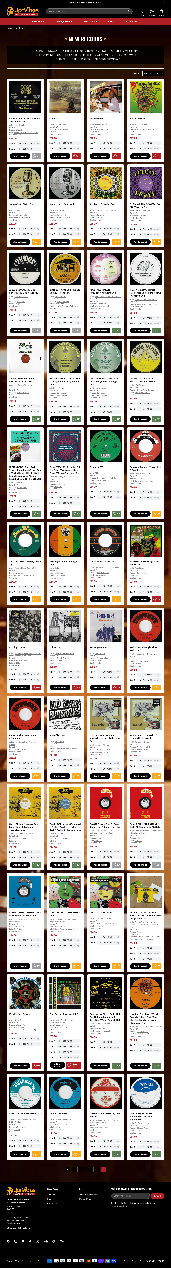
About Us (51, 1194)
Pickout (57, 1030)
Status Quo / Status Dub (21, 204)
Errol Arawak (60, 388)
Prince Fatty (101, 215)
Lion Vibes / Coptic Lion (103, 1031)
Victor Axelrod (102, 658)
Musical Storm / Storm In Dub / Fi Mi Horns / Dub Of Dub (25, 914)
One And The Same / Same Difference (22, 737)
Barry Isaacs (139, 568)
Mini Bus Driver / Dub (101, 912)
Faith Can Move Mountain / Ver (25, 1113)
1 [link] (67, 1169)
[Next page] (103, 1169)
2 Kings (17, 304)
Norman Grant (22, 1127)
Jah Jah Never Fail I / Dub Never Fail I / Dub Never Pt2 (23, 291)
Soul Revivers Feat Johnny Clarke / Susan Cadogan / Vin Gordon (25, 654)
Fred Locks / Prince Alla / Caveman (148, 1026)
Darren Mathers (23, 392)
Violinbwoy (61, 484)
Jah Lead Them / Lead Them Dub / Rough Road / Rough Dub (104, 381)
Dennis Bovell (62, 658)
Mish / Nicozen (60, 296)
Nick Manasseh (23, 661)
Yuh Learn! (54, 647)
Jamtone (17, 395)
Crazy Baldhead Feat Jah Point (26, 568)
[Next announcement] (163, 2)
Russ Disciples (20, 125)
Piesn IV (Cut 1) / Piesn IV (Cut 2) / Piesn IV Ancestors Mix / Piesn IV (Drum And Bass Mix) (64, 470)
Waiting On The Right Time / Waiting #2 (144, 649)
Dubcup (137, 934)
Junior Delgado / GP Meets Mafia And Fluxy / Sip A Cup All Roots (105, 832)
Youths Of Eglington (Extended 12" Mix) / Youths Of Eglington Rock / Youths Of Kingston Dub (65, 827)
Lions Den (58, 486)
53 (96, 1169)
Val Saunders (22, 487)
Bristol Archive (140, 307)
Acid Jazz (17, 663)
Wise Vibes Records (142, 392)
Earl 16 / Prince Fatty (143, 211)
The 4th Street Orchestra (64, 653)
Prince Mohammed (142, 124)
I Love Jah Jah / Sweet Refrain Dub (64, 914)
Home (9, 28)
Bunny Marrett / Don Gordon (146, 299)
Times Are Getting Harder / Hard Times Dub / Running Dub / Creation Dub (146, 292)
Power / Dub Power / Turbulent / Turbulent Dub (103, 291)
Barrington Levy (101, 124)
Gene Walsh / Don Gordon (147, 304)
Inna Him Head (137, 118)
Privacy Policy (85, 1199)
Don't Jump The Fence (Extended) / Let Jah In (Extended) (141, 1116)
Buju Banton (59, 741)
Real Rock (58, 661)
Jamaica (116, 1241)
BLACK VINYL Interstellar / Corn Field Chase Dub (143, 737)
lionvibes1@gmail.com (20, 1228)
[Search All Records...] (128, 11)
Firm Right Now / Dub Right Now (63, 563)
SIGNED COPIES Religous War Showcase (145, 563)
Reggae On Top (140, 575)
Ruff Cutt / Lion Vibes (143, 1034)
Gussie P (100, 838)
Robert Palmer (22, 1025)
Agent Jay (141, 479)
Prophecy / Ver (97, 467)
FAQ (49, 1199)
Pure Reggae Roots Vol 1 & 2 (63, 1014)
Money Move (96, 118)
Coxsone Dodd (62, 129)
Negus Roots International (64, 929)
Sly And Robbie (22, 838)
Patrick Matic (22, 215)
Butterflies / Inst (57, 735)
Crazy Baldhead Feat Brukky (145, 474)
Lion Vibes (22, 1261)
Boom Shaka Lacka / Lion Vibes (26, 132)
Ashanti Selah (102, 304)
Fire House (98, 926)
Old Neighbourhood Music (144, 481)
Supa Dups (61, 746)
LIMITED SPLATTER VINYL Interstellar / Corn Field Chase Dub (105, 738)
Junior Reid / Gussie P (103, 919)
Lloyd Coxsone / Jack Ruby (107, 478)
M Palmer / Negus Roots (106, 924)
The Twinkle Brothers (63, 1120)
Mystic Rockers (103, 572)
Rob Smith (21, 301)
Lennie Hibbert (60, 124)
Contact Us (52, 1203)
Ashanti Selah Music (102, 306)
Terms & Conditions (88, 1194)
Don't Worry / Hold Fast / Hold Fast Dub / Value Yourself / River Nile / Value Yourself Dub (105, 1017)
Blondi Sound (59, 304)
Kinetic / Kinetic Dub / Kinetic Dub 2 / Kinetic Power (64, 291)
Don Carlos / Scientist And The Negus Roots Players (63, 920)
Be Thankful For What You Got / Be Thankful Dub (145, 205)
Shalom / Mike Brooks (103, 1024)
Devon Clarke (20, 483)
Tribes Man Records (101, 480)
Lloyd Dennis (62, 1027)
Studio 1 (57, 132)
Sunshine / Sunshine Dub (102, 204)
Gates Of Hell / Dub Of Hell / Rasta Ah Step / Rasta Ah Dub (145, 825)
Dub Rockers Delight (19, 1014)
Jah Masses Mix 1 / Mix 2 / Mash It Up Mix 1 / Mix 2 (143, 380)
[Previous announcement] (8, 2)
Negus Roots (62, 926)
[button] (39, 21)
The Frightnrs (100, 653)
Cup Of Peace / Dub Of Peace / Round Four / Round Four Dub (106, 825)
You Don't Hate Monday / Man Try (25, 563)
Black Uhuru (59, 834)
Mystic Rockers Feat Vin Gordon (107, 568)
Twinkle (17, 1129)
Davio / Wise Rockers (145, 390)
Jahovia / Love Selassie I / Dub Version (105, 1115)
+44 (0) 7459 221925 (19, 1217)
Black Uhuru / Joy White (24, 834)
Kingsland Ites (59, 575)
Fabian (97, 473)
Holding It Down (17, 647)
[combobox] (89, 11)
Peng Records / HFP (22, 217)
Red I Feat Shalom (21, 296)
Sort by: (136, 73)
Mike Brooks (102, 1028)
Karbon (57, 568)
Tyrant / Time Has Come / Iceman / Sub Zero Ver (22, 380)
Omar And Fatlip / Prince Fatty (106, 210)
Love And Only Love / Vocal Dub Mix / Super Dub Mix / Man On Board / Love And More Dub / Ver (144, 1018)
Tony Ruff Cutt (142, 1031)
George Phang (102, 129)
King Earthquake (60, 395)
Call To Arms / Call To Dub (102, 561)
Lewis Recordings (101, 752)
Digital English (19, 490)
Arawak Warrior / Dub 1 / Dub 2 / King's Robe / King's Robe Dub (65, 381)
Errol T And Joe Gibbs (145, 129)
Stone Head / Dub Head (61, 204)
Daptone (97, 661)
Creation (53, 118)
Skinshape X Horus (102, 745)
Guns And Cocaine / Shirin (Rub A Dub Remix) (145, 468)
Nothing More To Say (100, 647)
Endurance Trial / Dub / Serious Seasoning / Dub (25, 120)
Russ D (19, 130)
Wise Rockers (140, 385)
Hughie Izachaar (101, 388)
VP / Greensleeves (101, 132)
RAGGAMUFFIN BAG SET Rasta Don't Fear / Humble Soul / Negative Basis (146, 915)
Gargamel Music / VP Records (65, 749)
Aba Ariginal (59, 210)
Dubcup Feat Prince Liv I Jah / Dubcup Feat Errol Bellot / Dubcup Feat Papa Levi (144, 924)
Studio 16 (138, 132)
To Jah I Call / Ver (58, 1113)
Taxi (15, 841)
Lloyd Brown (19, 210)
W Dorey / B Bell (103, 750)
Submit (157, 1196)
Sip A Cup (98, 840)
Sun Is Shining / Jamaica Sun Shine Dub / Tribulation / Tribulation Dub (23, 827)
